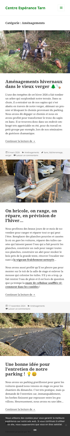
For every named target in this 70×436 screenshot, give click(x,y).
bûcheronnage (56, 152)
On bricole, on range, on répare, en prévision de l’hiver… (31, 215)
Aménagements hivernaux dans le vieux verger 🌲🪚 (34, 84)
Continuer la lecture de (20, 141)
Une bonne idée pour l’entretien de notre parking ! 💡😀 (27, 369)
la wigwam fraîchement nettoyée (33, 259)
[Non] (66, 425)
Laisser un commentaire (27, 155)
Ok (35, 430)
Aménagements (32, 152)
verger (8, 155)
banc (46, 152)
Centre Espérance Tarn (25, 7)
